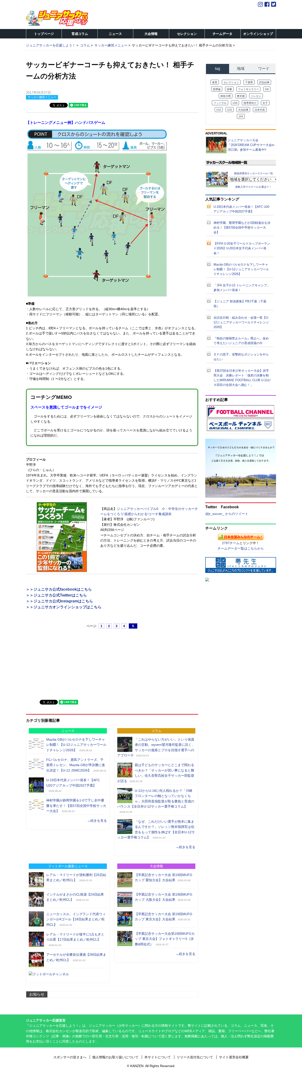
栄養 (229, 89)
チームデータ (222, 34)
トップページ (44, 34)
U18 (235, 102)
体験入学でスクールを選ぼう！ (253, 186)
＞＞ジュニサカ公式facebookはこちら (59, 589)
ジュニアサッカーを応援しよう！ (51, 45)
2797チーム (230, 543)
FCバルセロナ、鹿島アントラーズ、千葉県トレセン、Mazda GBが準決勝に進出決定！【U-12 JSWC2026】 (75, 765)
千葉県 (249, 82)
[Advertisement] (61, 662)
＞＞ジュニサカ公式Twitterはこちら (56, 595)
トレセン (256, 96)
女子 (265, 102)
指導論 (217, 89)
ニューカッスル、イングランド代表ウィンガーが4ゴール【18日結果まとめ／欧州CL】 (76, 919)
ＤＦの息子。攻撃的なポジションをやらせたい (241, 357)
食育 (214, 82)
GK (267, 89)
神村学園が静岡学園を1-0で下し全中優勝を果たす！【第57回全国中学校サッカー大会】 (76, 805)
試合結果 (264, 82)
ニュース (115, 34)
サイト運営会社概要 (234, 1057)
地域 (240, 69)
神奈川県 (225, 96)
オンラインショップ (258, 34)
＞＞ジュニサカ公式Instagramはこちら (59, 601)
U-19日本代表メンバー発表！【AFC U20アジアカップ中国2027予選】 (241, 209)
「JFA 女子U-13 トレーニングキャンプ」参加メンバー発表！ (242, 288)
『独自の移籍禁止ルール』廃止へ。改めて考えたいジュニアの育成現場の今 (241, 341)
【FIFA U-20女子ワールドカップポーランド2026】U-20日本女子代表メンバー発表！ (242, 248)
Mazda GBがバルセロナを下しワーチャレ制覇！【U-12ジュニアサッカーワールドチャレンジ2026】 (76, 745)
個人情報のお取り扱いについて (115, 1057)
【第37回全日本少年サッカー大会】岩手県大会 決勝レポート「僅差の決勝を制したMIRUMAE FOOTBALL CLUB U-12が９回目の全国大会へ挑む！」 (242, 378)
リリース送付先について (195, 1057)
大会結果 (243, 109)
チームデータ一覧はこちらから (241, 548)
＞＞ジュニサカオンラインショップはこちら (63, 607)
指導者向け (249, 102)
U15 (229, 109)
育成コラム (79, 34)
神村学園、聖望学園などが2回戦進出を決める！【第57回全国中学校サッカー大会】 (242, 227)
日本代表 (260, 109)
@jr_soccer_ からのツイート (226, 514)
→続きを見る (97, 820)
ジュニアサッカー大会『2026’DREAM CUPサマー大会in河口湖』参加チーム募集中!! (251, 144)
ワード (263, 69)
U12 (218, 109)
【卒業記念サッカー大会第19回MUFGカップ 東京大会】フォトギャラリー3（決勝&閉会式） (165, 939)
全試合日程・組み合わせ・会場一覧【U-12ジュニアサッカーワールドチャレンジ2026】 (241, 322)
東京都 (241, 96)
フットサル (220, 102)
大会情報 (151, 34)
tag (217, 69)
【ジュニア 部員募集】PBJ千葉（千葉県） (240, 304)
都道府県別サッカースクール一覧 (253, 173)
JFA (241, 116)
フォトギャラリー (248, 89)
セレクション (187, 34)
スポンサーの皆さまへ (69, 1057)
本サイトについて (157, 1057)
